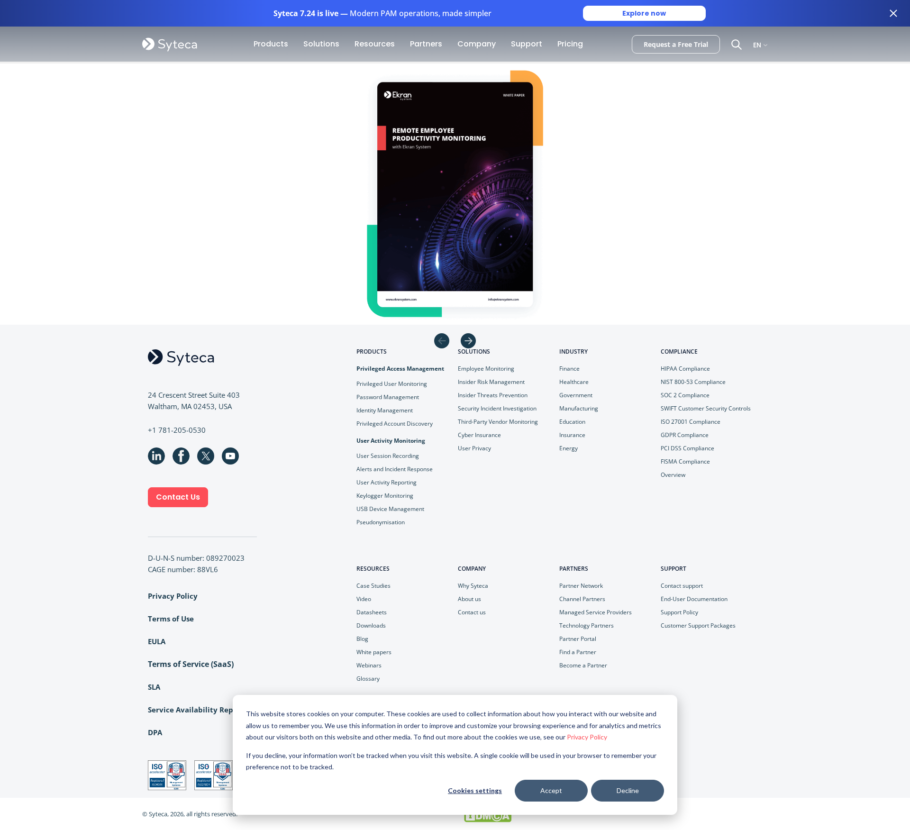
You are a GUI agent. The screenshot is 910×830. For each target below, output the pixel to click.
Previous (441, 340)
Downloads (371, 625)
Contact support (682, 586)
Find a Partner (577, 652)
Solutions (321, 43)
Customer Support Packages (698, 625)
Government (575, 395)
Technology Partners (586, 625)
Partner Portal (577, 639)
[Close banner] (893, 13)
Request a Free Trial (676, 44)
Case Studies (373, 586)
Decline (628, 790)
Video (363, 599)
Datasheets (371, 612)
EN (757, 44)
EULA (156, 641)
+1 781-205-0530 (177, 430)
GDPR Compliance (685, 435)
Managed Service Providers (595, 612)
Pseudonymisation (380, 522)
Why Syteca (473, 586)
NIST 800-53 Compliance (693, 382)
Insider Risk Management (491, 382)
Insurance (572, 435)
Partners (426, 43)
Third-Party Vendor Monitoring (498, 422)
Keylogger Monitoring (384, 496)
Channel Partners (582, 599)
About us (469, 599)
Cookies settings (475, 790)
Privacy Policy (587, 737)
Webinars (369, 665)
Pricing (570, 43)
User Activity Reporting (386, 482)
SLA (154, 687)
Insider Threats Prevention (493, 395)
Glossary (368, 679)
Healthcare (574, 382)
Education (572, 422)
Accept (551, 790)
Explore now (644, 13)
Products (271, 43)
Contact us (472, 612)
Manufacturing (578, 408)
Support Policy (679, 612)
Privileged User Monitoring (391, 384)
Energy (568, 448)
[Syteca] (169, 44)
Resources (375, 43)
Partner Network (581, 586)
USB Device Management (390, 509)
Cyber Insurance (479, 435)
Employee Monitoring (486, 369)
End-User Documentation (694, 599)
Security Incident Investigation (497, 408)
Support (526, 43)
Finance (569, 369)
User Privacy (474, 448)
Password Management (387, 397)
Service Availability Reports (197, 709)
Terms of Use (171, 618)
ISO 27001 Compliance (690, 422)
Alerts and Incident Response (394, 469)
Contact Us (178, 497)
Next (468, 340)
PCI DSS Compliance (687, 448)
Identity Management (384, 410)
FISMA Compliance (685, 461)
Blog (362, 639)
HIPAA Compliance (685, 369)
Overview (673, 475)
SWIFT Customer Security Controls (706, 408)
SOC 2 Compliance (685, 395)
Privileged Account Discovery (394, 424)
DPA (155, 732)
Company (476, 43)
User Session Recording (387, 456)
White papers (373, 652)
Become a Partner (583, 665)
